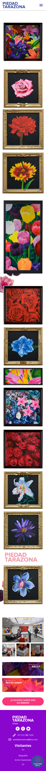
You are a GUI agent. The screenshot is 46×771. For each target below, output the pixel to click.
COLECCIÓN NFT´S (38, 765)
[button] (41, 5)
